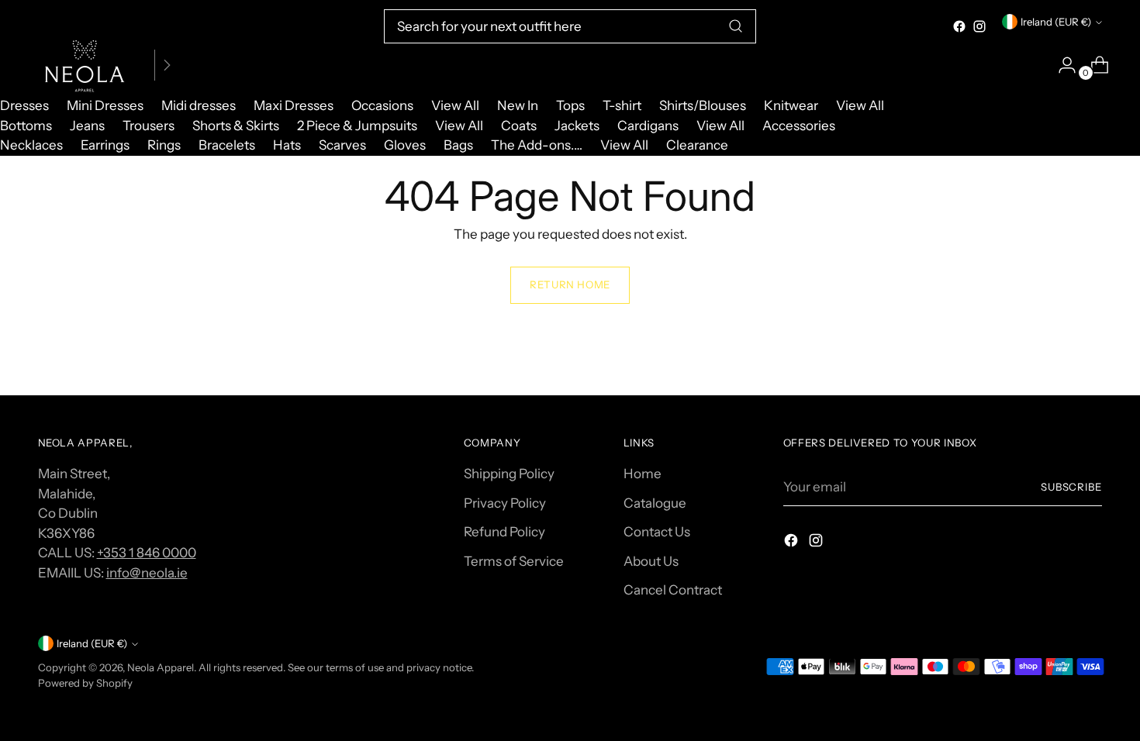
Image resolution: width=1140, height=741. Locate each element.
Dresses (24, 105)
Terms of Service (514, 561)
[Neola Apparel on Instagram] (979, 26)
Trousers (148, 125)
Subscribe (1072, 487)
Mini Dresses (105, 105)
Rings (164, 145)
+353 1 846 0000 (146, 552)
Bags (458, 145)
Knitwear (791, 105)
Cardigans (648, 125)
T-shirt (622, 105)
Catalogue (655, 503)
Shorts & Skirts (235, 125)
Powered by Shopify (85, 683)
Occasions (382, 105)
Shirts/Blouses (702, 105)
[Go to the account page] (1060, 65)
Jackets (576, 125)
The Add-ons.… (536, 145)
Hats (287, 145)
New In (517, 105)
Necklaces (31, 145)
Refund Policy (504, 531)
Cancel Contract (673, 590)
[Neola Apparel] (84, 65)
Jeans (87, 125)
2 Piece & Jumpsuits (357, 125)
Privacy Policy (505, 503)
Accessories (798, 125)
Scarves (342, 145)
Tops (570, 105)
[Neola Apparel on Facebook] (959, 26)
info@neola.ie (147, 573)
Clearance (697, 145)
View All (455, 105)
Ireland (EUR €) (1056, 22)
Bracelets (227, 145)
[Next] (166, 65)
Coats (519, 125)
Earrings (105, 145)
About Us (651, 561)
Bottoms (26, 125)
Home (643, 473)
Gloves (405, 145)
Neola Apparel (160, 667)
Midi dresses (198, 105)
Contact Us (657, 531)
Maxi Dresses (293, 105)
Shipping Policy (509, 473)
